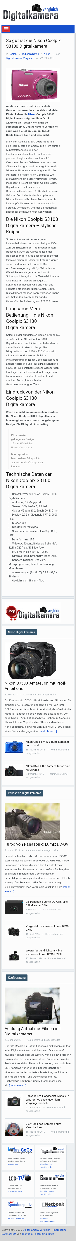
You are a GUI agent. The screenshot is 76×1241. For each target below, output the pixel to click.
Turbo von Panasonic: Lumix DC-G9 (36, 844)
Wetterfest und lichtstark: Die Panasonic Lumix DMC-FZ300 (44, 952)
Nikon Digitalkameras (21, 632)
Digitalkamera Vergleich (20, 58)
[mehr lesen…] (48, 731)
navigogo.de (13, 1164)
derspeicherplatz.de (16, 1218)
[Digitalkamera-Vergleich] (31, 12)
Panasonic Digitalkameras (24, 793)
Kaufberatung (17, 977)
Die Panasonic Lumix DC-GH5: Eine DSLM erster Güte (47, 903)
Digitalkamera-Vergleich (36, 1229)
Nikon (47, 53)
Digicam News (30, 53)
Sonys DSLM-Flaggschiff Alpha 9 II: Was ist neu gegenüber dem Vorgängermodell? (47, 1099)
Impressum (59, 1229)
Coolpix (13, 53)
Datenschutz (8, 1233)
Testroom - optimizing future (38, 1233)
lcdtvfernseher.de (15, 1191)
